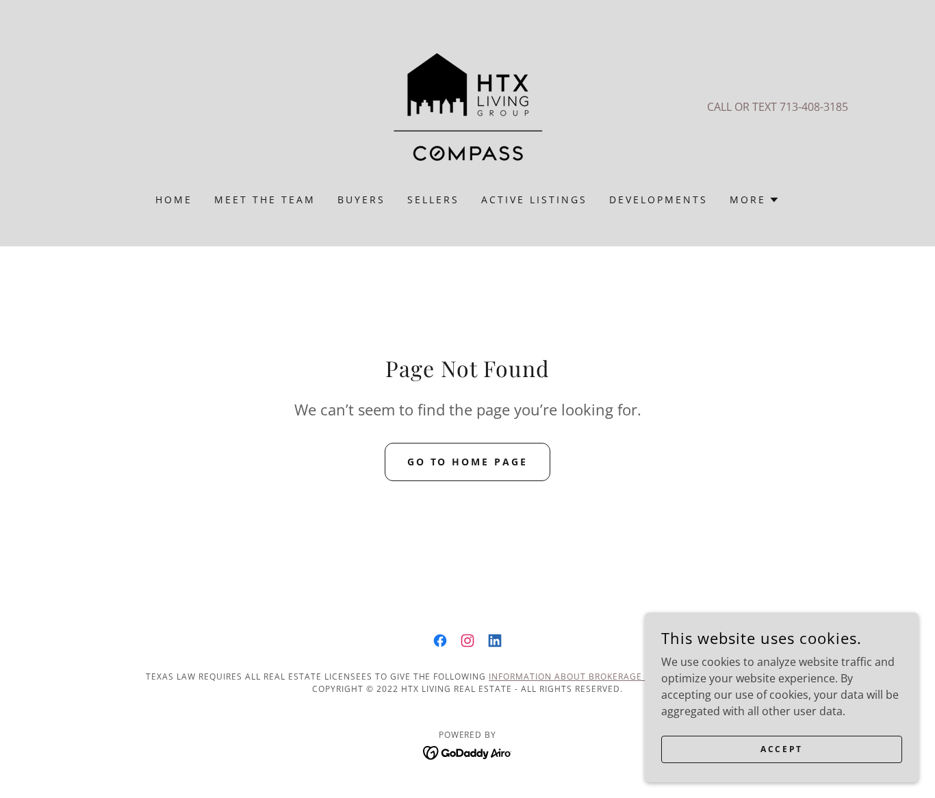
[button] (755, 200)
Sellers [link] (433, 199)
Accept (781, 749)
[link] (467, 105)
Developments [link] (658, 199)
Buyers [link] (361, 199)
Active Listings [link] (534, 199)
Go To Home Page (467, 461)
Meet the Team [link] (265, 199)
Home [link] (173, 199)
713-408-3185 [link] (814, 106)
